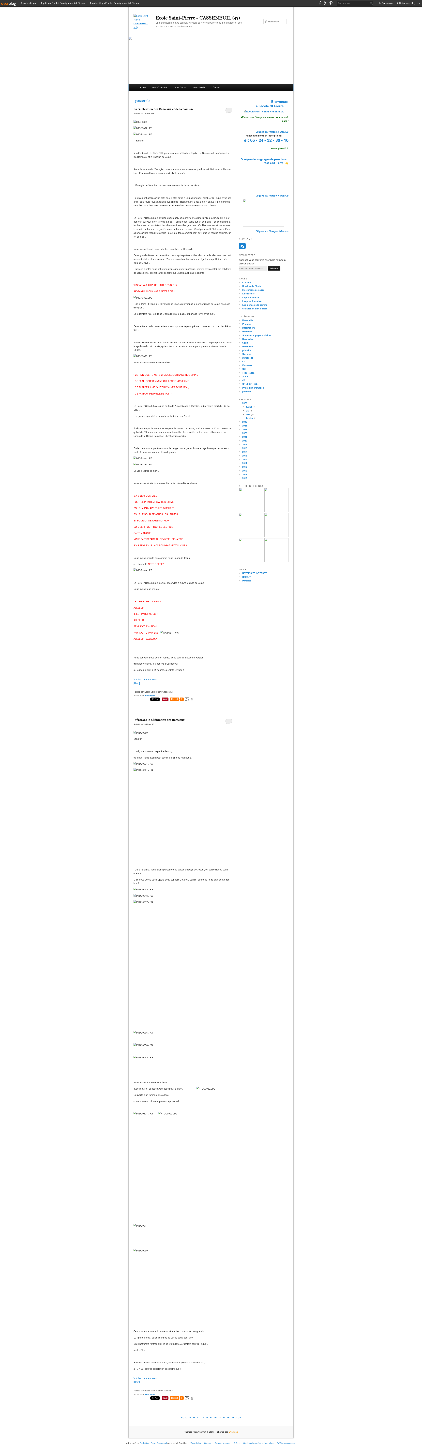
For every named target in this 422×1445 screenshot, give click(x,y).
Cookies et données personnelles (258, 1443)
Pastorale (247, 331)
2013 (244, 466)
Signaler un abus (222, 1443)
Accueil (143, 87)
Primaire (246, 323)
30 (232, 1417)
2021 (244, 436)
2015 (244, 459)
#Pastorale (150, 695)
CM (244, 368)
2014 (244, 463)
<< (182, 1417)
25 (211, 1417)
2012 (244, 470)
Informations (248, 327)
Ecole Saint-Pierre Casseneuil (153, 1443)
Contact (216, 87)
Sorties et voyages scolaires (256, 335)
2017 (244, 451)
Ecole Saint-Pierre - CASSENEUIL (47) (198, 18)
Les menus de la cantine (254, 304)
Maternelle (247, 320)
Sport (245, 342)
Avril (248, 414)
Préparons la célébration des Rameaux (159, 720)
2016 (244, 455)
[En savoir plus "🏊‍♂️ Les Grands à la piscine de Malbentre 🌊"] (251, 536)
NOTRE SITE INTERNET (254, 573)
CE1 (244, 380)
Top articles (196, 1443)
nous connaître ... (160, 87)
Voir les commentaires (145, 679)
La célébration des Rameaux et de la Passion (163, 109)
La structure (248, 293)
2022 (244, 433)
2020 (244, 440)
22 (198, 1417)
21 (194, 1417)
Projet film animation (253, 387)
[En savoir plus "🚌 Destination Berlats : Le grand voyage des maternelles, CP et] (276, 511)
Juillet (249, 406)
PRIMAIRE (247, 346)
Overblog (233, 1431)
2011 (244, 474)
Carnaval (246, 353)
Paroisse (246, 580)
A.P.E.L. (246, 376)
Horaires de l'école (251, 286)
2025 (244, 421)
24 (206, 1417)
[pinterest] (331, 3)
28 (224, 1417)
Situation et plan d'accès (254, 308)
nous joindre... (200, 87)
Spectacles (247, 338)
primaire (246, 350)
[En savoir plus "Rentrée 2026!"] (251, 511)
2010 (244, 478)
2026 (244, 403)
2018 (244, 448)
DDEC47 (246, 576)
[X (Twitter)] (325, 3)
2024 (244, 425)
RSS (242, 246)
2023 (244, 429)
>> (239, 1417)
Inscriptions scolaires (253, 289)
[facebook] (320, 3)
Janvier (249, 418)
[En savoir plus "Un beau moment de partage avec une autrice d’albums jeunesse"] (276, 561)
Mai (247, 410)
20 (189, 1417)
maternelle (247, 357)
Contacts (246, 282)
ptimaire (246, 391)
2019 (244, 444)
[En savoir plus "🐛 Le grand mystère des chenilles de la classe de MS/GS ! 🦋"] (276, 536)
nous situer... (181, 87)
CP (243, 361)
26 (215, 1417)
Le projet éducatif (251, 297)
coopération (248, 372)
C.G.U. (237, 1443)
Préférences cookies (286, 1443)
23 (202, 1417)
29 (228, 1417)
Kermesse (247, 365)
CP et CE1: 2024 (250, 383)
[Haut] (137, 683)
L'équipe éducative (251, 301)
